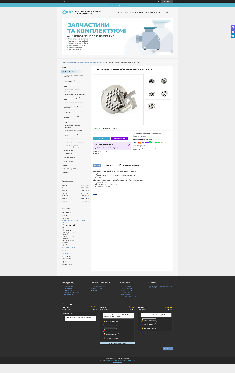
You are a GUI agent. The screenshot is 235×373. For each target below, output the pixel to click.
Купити (101, 138)
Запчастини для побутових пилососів (72, 90)
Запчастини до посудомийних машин (73, 98)
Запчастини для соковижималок (73, 142)
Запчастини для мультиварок (73, 130)
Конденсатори (68, 150)
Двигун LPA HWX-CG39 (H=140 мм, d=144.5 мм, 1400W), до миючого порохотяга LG (80, 318)
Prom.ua (126, 358)
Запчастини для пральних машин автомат (74, 76)
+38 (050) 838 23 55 (126, 292)
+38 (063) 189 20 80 (126, 288)
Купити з (116, 138)
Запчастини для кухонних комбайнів (71, 111)
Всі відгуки (167, 348)
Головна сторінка (69, 286)
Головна (120, 12)
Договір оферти (67, 161)
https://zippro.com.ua (68, 247)
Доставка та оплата (99, 286)
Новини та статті (69, 290)
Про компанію (68, 288)
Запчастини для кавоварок (72, 139)
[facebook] (94, 195)
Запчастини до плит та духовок (73, 103)
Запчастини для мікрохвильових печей (74, 121)
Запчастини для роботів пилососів (74, 94)
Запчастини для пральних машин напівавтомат (74, 80)
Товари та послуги (68, 71)
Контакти (140, 12)
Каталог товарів (129, 12)
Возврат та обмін (98, 288)
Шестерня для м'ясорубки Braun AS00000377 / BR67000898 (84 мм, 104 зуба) (116, 315)
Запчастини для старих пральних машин (74, 85)
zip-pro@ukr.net (67, 253)
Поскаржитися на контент (112, 360)
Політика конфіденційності (72, 292)
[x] (96, 195)
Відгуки (95, 290)
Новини (65, 172)
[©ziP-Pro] (67, 12)
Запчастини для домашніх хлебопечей (72, 126)
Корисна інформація (69, 169)
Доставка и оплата (151, 12)
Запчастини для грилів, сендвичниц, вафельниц (71, 146)
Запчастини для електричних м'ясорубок (88, 62)
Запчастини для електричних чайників (73, 134)
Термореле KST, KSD (70, 153)
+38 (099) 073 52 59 (126, 290)
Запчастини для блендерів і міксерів (72, 116)
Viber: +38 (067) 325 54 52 (128, 297)
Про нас (64, 165)
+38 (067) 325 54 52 (126, 286)
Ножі (103, 62)
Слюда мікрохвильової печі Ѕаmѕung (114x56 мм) (154, 314)
